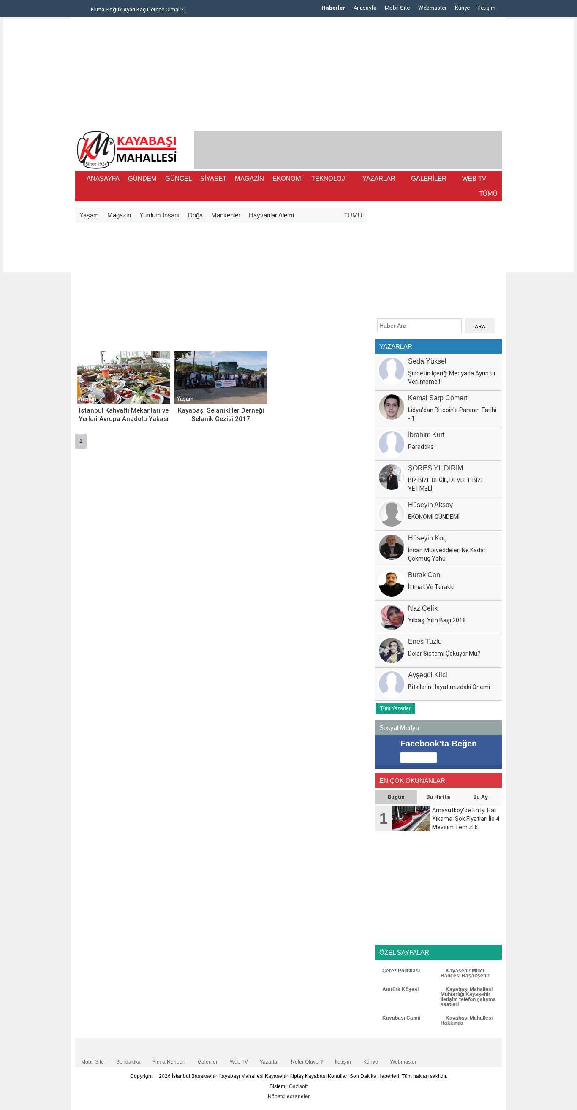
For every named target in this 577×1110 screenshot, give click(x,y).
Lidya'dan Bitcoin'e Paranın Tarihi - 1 (452, 414)
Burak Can (424, 574)
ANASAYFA (103, 178)
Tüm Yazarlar (395, 708)
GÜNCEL (178, 178)
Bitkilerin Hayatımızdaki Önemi (449, 687)
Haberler (333, 8)
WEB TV (474, 178)
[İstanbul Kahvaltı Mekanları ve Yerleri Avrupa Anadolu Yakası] (123, 402)
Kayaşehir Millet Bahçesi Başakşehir (465, 973)
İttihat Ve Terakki (431, 586)
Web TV (239, 1062)
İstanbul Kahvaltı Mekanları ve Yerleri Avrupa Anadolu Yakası (124, 415)
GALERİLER (428, 178)
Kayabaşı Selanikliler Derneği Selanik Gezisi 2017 (221, 415)
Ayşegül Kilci (427, 674)
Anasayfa (365, 8)
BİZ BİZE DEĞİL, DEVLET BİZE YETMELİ (446, 484)
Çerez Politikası (400, 971)
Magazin (119, 215)
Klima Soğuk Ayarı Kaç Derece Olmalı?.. (138, 9)
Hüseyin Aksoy (430, 504)
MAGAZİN (249, 178)
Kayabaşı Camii (400, 1018)
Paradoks (421, 446)
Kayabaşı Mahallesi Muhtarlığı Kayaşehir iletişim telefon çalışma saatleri (468, 996)
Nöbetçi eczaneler (289, 1096)
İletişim (486, 8)
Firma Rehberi (168, 1062)
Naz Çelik (423, 608)
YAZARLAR (378, 178)
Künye (462, 8)
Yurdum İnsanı (159, 215)
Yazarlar (269, 1062)
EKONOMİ (287, 178)
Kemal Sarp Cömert (437, 398)
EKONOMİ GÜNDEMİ (434, 516)
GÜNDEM (142, 178)
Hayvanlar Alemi (271, 215)
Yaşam (89, 215)
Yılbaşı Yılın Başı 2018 (437, 620)
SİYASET (213, 178)
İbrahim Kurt (426, 434)
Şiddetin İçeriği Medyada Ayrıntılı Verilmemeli (451, 377)
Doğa (195, 215)
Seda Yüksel (427, 361)
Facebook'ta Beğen (438, 743)
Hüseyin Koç (427, 538)
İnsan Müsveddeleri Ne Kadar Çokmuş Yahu (447, 554)
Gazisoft (298, 1086)
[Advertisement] (37, 145)
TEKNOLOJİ (329, 178)
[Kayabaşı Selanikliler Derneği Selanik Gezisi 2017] (220, 402)
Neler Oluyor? (307, 1062)
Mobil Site (397, 8)
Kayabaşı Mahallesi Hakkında (467, 1020)
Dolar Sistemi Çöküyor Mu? (444, 653)
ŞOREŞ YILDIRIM (435, 468)
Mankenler (225, 215)
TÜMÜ (488, 193)
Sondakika (128, 1062)
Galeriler (208, 1062)
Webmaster (432, 8)
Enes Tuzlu (425, 641)
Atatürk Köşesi (400, 989)
